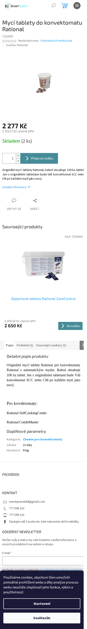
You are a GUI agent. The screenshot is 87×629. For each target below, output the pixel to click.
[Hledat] (53, 5)
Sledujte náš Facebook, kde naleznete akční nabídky (44, 521)
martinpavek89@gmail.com (27, 502)
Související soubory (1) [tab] (51, 345)
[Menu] (76, 5)
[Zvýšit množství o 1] (18, 155)
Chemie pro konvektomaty (42, 439)
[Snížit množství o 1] (18, 161)
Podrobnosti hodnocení (56, 41)
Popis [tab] (10, 345)
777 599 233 (16, 508)
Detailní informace (14, 187)
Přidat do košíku (42, 158)
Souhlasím (41, 618)
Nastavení (42, 603)
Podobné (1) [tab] (25, 345)
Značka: (17, 45)
